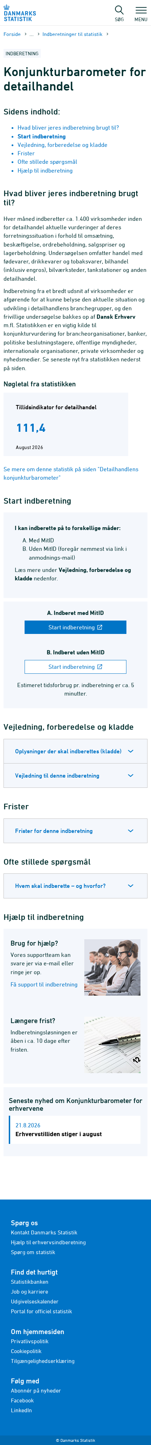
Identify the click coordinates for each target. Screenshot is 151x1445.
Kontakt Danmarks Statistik (44, 1232)
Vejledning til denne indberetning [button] (57, 775)
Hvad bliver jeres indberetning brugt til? (68, 127)
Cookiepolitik (26, 1351)
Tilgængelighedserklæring (42, 1361)
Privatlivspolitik (29, 1341)
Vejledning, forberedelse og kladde (62, 144)
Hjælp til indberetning (45, 170)
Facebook (22, 1400)
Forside (12, 34)
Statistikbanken (29, 1281)
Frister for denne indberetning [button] (54, 830)
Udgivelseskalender (35, 1301)
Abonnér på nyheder (36, 1390)
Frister (26, 153)
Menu (140, 19)
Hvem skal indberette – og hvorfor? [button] (60, 885)
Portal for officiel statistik (41, 1311)
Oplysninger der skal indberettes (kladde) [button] (68, 751)
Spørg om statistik (33, 1252)
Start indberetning (72, 627)
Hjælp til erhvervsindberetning (48, 1242)
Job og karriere (29, 1291)
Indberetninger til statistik (72, 34)
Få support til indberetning (44, 984)
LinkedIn (21, 1410)
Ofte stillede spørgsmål (47, 161)
